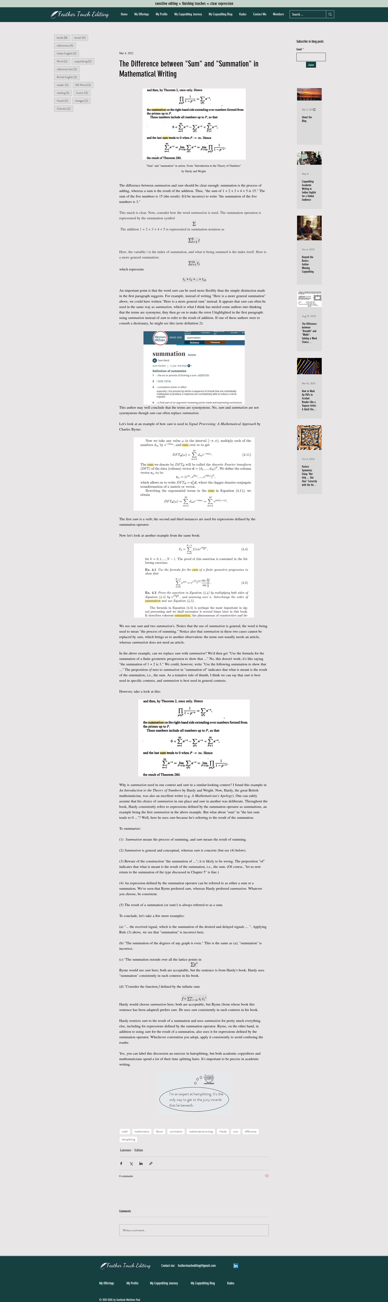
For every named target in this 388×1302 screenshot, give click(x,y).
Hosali (64, 100)
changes (83, 100)
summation (176, 1131)
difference (250, 1131)
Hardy (223, 1131)
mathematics (142, 1131)
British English (68, 77)
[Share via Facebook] (121, 1163)
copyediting (84, 61)
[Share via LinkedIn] (141, 1163)
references (66, 45)
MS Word (84, 85)
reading (64, 93)
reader (64, 85)
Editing (139, 1150)
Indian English (68, 53)
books (63, 37)
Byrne (159, 1131)
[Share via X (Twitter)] (131, 1163)
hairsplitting (128, 1139)
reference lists (68, 69)
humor (83, 93)
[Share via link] (151, 1163)
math (125, 1131)
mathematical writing (201, 1131)
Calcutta (65, 108)
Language (125, 1150)
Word (63, 61)
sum (235, 1131)
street (81, 37)
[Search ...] (330, 14)
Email (299, 49)
